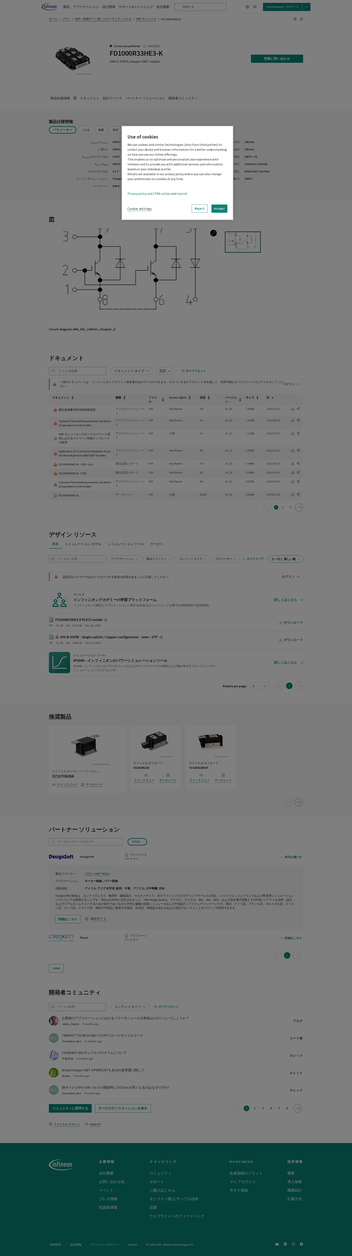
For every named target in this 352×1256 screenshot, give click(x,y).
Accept (219, 208)
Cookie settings (140, 209)
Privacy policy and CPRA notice (149, 193)
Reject (200, 208)
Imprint (181, 193)
